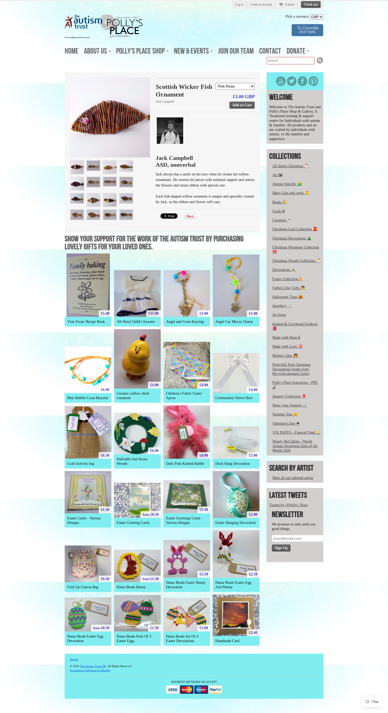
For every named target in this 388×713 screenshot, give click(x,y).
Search (74, 659)
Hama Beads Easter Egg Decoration (85, 638)
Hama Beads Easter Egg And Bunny (233, 585)
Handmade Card (227, 641)
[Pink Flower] (110, 117)
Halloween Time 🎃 (287, 297)
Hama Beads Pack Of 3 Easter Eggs (134, 638)
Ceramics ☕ (282, 220)
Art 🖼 (277, 175)
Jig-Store (279, 315)
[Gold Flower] (110, 167)
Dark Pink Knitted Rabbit (185, 464)
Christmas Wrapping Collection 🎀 (295, 249)
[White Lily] (93, 165)
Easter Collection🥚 (287, 279)
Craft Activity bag (80, 464)
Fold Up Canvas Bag (82, 587)
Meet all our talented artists (292, 478)
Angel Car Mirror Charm (234, 322)
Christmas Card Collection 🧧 (294, 229)
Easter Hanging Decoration (235, 523)
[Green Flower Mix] (77, 214)
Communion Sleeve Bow (234, 398)
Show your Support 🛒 (289, 405)
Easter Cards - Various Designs (84, 520)
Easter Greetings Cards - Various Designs (184, 520)
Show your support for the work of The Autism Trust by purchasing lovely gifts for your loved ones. (154, 243)
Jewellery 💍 (282, 306)
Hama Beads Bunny (131, 587)
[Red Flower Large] (126, 214)
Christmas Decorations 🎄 (291, 238)
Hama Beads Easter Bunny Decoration (186, 585)
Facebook (302, 81)
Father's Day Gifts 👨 (288, 288)
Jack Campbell (165, 101)
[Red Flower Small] (110, 214)
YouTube (281, 81)
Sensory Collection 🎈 (289, 396)
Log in (239, 4)
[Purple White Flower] (126, 182)
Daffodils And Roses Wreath (132, 461)
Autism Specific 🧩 (287, 184)
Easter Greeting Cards (133, 523)
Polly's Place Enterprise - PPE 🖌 (295, 385)
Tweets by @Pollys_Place (288, 505)
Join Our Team (236, 51)
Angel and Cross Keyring (185, 322)
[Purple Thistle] (77, 198)
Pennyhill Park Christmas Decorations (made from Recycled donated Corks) (291, 369)
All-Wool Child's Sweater (136, 322)
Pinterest (313, 81)
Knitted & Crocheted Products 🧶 (295, 326)
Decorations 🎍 (284, 270)
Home (71, 51)
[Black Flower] (110, 200)
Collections (285, 156)
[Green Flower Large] (126, 198)
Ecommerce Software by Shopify (90, 670)
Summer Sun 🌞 (284, 414)
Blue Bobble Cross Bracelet (87, 398)
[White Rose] (77, 183)
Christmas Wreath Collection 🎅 (296, 261)
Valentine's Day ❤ (286, 423)
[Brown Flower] (93, 214)
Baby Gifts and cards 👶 (290, 193)
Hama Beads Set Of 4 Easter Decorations (182, 638)
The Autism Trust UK (93, 666)
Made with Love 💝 (287, 346)
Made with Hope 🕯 (286, 337)
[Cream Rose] (93, 200)
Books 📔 (279, 202)
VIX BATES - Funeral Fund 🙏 (296, 432)
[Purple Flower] (110, 181)
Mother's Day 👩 (285, 356)
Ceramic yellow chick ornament (133, 395)
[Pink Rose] (77, 167)
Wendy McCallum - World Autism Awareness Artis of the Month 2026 (295, 445)
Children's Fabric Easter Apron (184, 395)
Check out (311, 4)
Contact (270, 51)
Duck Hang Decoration (232, 464)
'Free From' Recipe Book (86, 322)
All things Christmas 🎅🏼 (290, 166)
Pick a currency (298, 16)
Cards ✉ (278, 211)
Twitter (291, 81)
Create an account (261, 4)
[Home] (104, 36)
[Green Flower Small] (93, 182)
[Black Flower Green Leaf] (126, 166)
